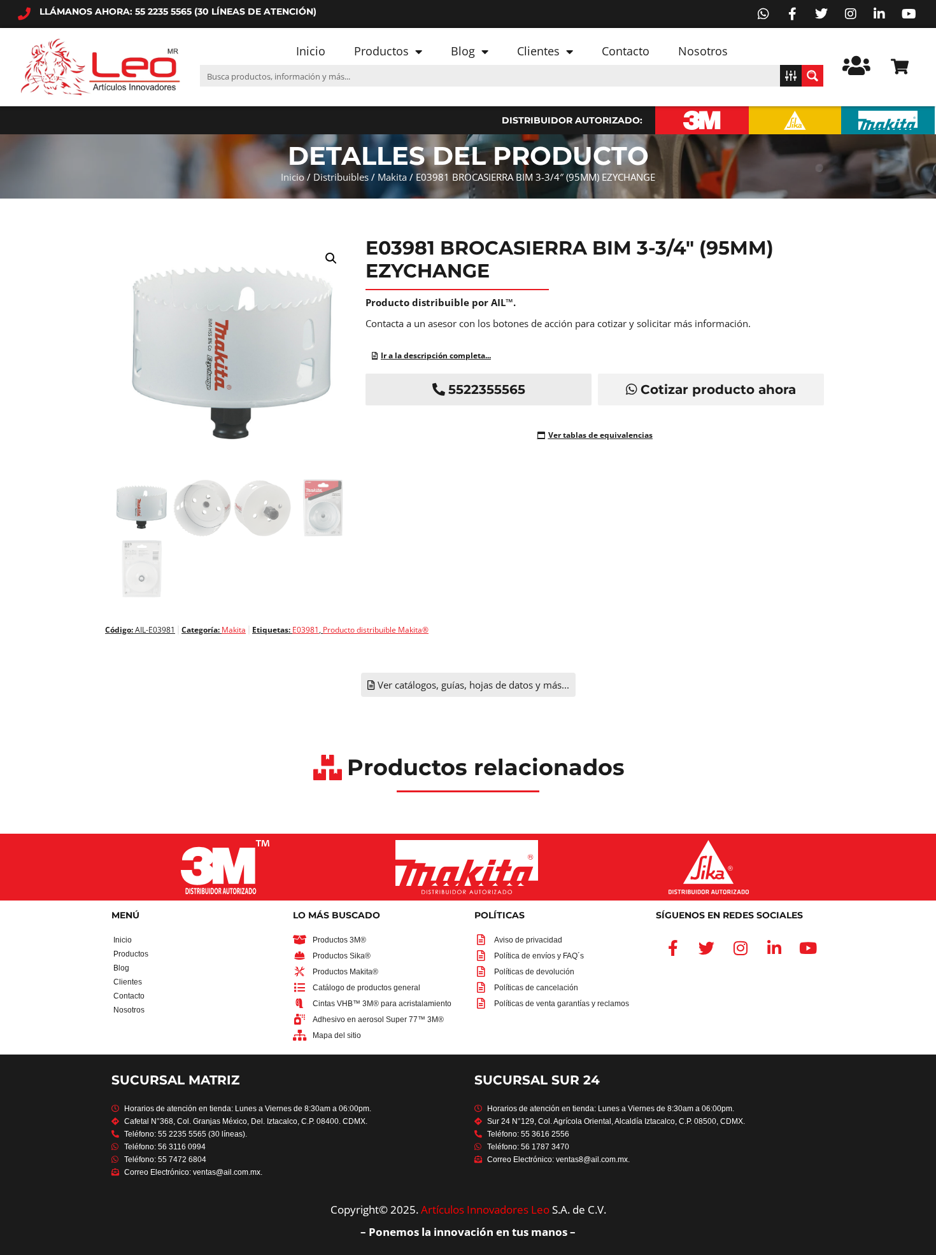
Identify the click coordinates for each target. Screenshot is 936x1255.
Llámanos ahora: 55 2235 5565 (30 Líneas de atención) (177, 11)
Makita (392, 177)
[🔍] (232, 428)
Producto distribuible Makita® (376, 629)
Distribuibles (341, 177)
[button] (331, 258)
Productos (381, 51)
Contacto (625, 51)
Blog (463, 51)
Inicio (310, 51)
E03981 (305, 629)
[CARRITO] (900, 66)
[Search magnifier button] (812, 76)
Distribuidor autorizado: (572, 120)
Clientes (538, 51)
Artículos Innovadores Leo (485, 1209)
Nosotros (703, 51)
